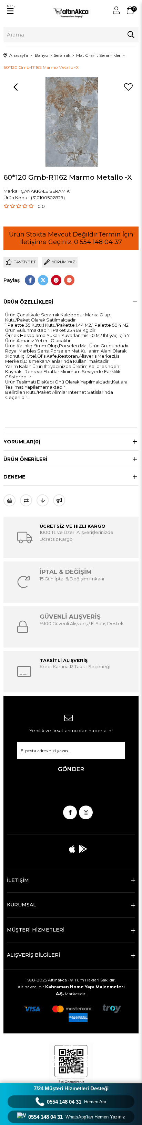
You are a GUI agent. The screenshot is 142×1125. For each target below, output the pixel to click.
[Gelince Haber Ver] (59, 500)
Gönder (71, 769)
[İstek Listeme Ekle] (9, 500)
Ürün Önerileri (25, 459)
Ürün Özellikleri (28, 302)
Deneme (14, 477)
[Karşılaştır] (26, 500)
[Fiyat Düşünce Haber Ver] (43, 500)
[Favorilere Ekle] (128, 87)
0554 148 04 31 (76, 1102)
